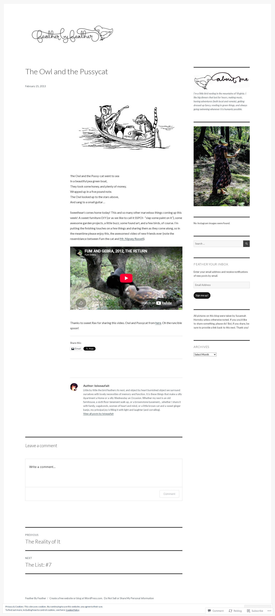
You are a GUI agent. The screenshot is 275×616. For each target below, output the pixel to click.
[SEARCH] (246, 243)
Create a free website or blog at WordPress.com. (76, 598)
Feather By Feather (35, 598)
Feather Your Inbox (211, 264)
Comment (169, 493)
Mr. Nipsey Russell (131, 238)
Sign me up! (202, 295)
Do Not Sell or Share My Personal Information (129, 598)
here (158, 323)
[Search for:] (218, 243)
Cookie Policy (72, 610)
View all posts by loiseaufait (98, 413)
